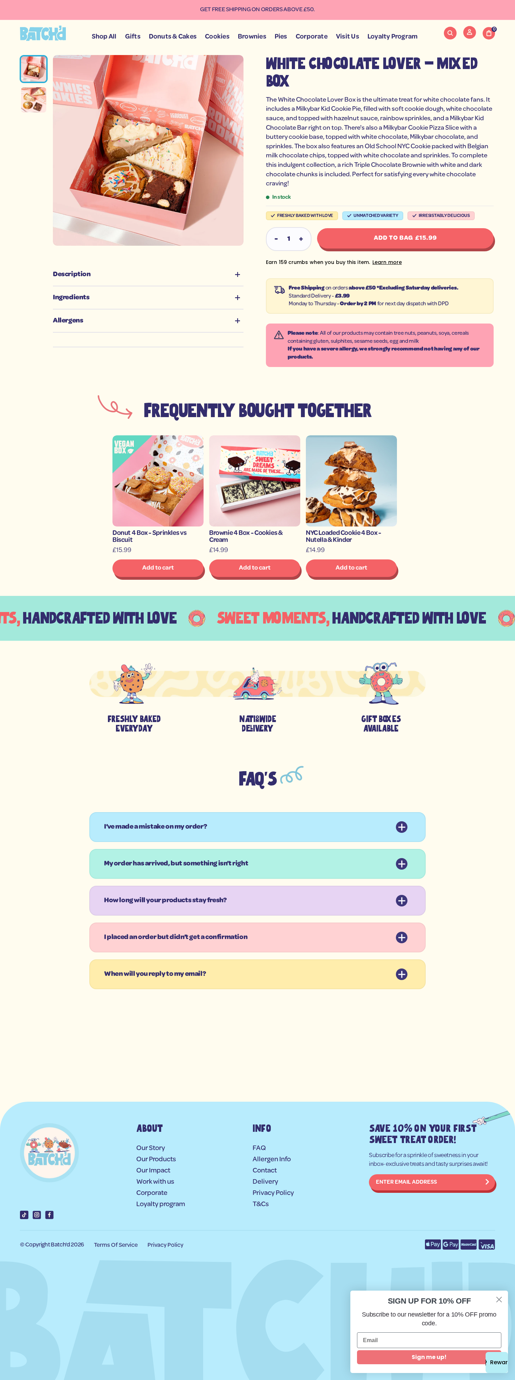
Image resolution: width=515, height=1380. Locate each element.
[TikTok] (24, 1215)
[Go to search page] (450, 33)
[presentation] (148, 150)
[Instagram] (37, 1215)
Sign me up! (429, 1357)
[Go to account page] (469, 37)
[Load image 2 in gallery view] (33, 100)
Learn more (387, 262)
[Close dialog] (499, 1299)
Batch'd (60, 1245)
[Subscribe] (487, 1182)
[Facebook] (49, 1215)
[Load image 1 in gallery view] (33, 69)
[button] (450, 33)
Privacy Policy (165, 1245)
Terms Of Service (116, 1245)
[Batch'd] (43, 33)
